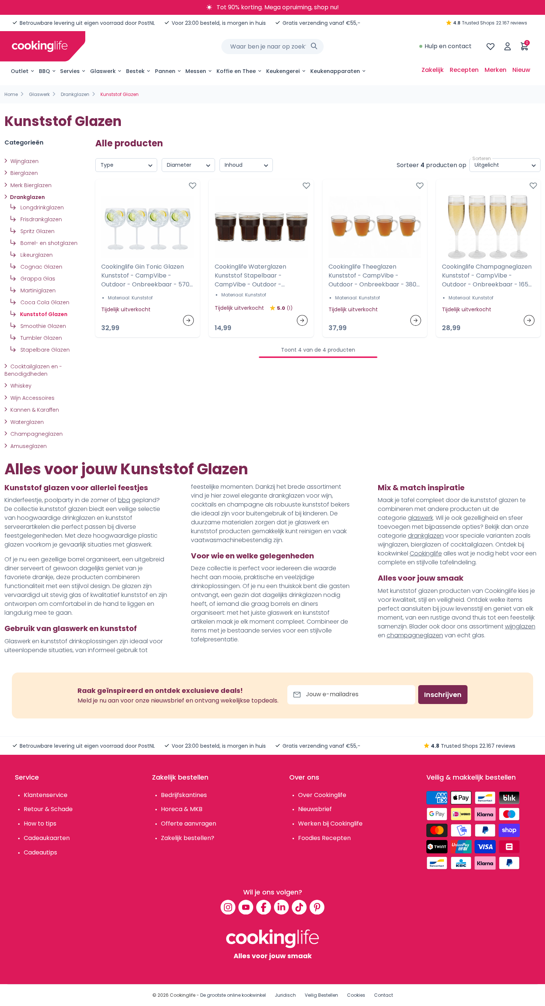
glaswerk (420, 518)
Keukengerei (283, 71)
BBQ (44, 71)
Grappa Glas (37, 278)
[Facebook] (263, 907)
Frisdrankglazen (40, 219)
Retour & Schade (48, 809)
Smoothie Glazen (42, 326)
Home (11, 94)
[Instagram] (228, 907)
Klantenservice (45, 795)
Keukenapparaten (335, 71)
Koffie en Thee (236, 71)
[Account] (507, 46)
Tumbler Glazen (40, 338)
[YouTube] (245, 907)
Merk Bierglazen (30, 185)
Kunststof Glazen (43, 314)
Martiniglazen (37, 290)
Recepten (464, 70)
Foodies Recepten (324, 838)
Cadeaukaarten (47, 838)
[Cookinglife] (39, 46)
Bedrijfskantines (184, 795)
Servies (70, 71)
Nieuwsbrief (315, 809)
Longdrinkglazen (41, 207)
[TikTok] (299, 907)
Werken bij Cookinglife (330, 823)
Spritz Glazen (36, 231)
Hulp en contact (448, 46)
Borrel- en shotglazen (48, 243)
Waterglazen (26, 422)
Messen (195, 71)
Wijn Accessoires (31, 398)
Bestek (135, 71)
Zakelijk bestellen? (187, 838)
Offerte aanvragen (188, 823)
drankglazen (426, 535)
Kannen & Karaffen (34, 410)
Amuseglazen (28, 446)
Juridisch (285, 995)
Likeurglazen (36, 255)
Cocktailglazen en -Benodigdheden (33, 370)
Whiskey (20, 385)
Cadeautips (40, 852)
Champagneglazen (36, 434)
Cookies (356, 995)
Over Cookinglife (322, 795)
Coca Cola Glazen (44, 302)
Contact (383, 995)
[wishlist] (490, 46)
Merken (495, 70)
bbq (124, 500)
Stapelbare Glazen (44, 349)
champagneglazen (415, 635)
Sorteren (481, 158)
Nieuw (521, 70)
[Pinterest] (317, 907)
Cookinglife (426, 553)
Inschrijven (443, 694)
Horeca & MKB (181, 809)
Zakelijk (433, 70)
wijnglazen (520, 626)
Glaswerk (103, 71)
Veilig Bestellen (321, 995)
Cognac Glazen (40, 266)
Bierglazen (23, 173)
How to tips (40, 823)
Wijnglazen (24, 161)
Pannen (165, 71)
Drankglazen (75, 94)
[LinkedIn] (281, 907)
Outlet (20, 71)
